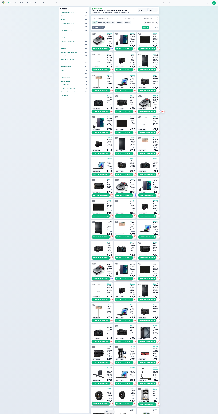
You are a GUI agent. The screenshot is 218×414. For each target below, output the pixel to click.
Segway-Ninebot (155, 368)
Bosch (155, 33)
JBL (108, 367)
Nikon (132, 96)
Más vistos (30, 3)
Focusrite (156, 346)
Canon (109, 96)
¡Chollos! (10, 3)
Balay (108, 409)
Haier (154, 54)
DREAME (109, 33)
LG (108, 75)
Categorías (46, 3)
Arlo (154, 409)
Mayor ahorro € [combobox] (149, 22)
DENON (132, 409)
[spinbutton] (133, 18)
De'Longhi (133, 346)
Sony (154, 75)
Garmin (109, 388)
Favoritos (38, 3)
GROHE (109, 54)
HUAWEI (155, 325)
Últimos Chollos (20, 3)
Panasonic (133, 54)
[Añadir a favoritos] (135, 48)
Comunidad (55, 3)
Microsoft (133, 75)
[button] (156, 22)
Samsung (133, 33)
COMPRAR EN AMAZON (100, 49)
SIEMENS (155, 389)
